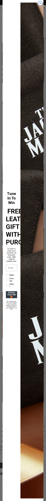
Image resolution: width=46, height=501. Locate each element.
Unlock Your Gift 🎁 (11, 294)
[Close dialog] (40, 3)
